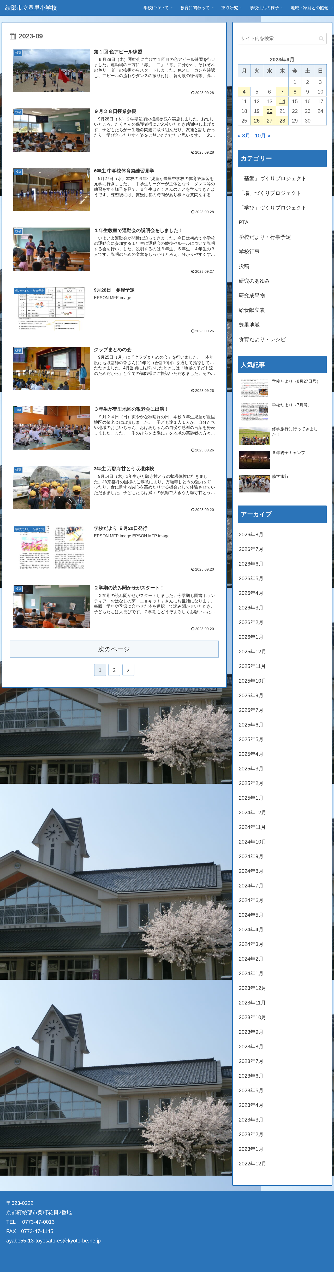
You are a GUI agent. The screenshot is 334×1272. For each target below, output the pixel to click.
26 (257, 121)
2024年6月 (251, 900)
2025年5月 (251, 739)
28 (282, 121)
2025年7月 (251, 710)
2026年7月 (251, 549)
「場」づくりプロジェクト (270, 193)
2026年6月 (251, 564)
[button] (321, 39)
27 (269, 121)
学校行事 (249, 251)
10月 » (262, 135)
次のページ (114, 649)
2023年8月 (251, 1046)
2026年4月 (251, 593)
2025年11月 (252, 666)
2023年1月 (251, 1149)
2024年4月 (251, 929)
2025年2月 (251, 783)
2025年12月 (252, 651)
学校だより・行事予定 (265, 237)
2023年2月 (251, 1134)
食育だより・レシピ (262, 339)
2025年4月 (251, 754)
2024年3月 (251, 944)
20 (269, 111)
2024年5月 (251, 915)
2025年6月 (251, 725)
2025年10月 (252, 681)
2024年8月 (251, 871)
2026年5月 (251, 578)
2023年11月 (252, 1003)
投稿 (244, 266)
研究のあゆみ (254, 281)
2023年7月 (251, 1061)
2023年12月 (252, 988)
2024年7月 (251, 885)
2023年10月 (252, 1017)
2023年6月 (251, 1076)
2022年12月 (252, 1163)
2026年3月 (251, 608)
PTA (243, 222)
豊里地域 (249, 325)
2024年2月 (251, 959)
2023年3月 (251, 1120)
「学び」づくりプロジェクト (273, 208)
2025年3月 (251, 768)
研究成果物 (252, 295)
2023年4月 (251, 1105)
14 (282, 101)
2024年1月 (251, 973)
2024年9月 (251, 856)
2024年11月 (252, 827)
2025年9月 (251, 695)
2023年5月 (251, 1090)
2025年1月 (251, 798)
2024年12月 (252, 812)
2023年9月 (251, 1032)
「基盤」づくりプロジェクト (273, 178)
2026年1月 (251, 637)
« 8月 (244, 135)
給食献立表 (252, 310)
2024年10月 (252, 842)
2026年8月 (251, 534)
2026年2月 (251, 622)
